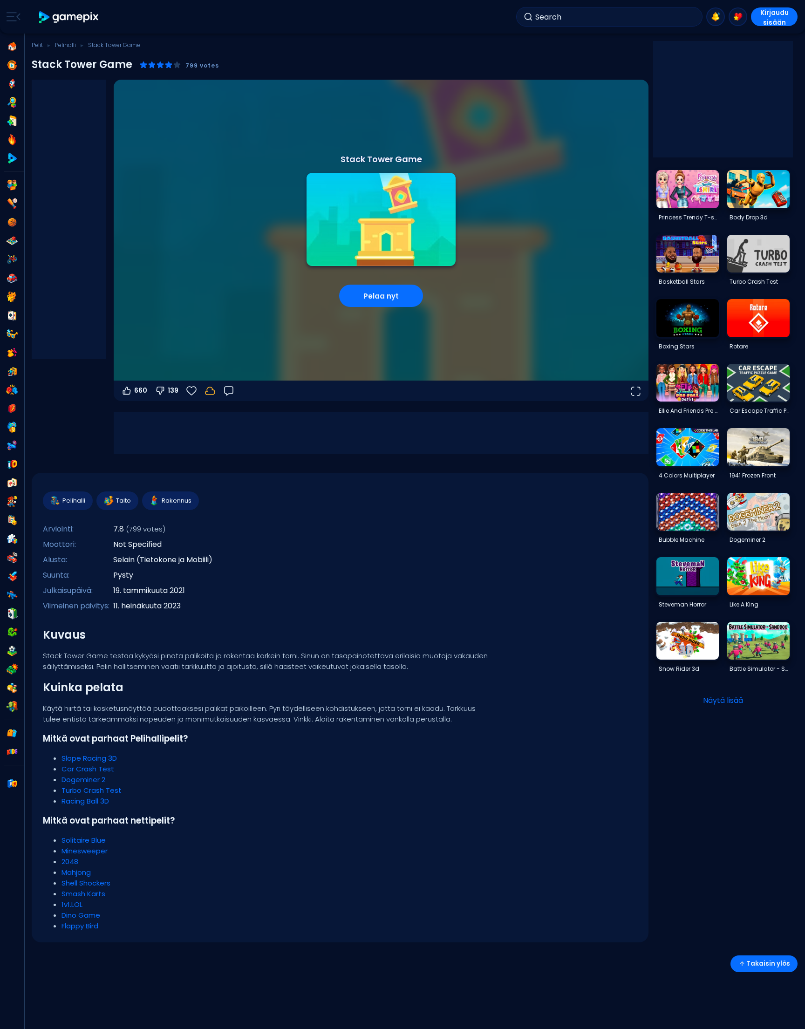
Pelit (37, 45)
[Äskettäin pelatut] (12, 65)
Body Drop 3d (749, 217)
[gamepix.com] (69, 17)
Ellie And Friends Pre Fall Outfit (688, 411)
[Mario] (12, 501)
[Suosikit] (738, 16)
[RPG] (12, 576)
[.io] (12, 464)
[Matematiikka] (12, 520)
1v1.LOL (71, 904)
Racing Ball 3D (85, 801)
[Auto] (12, 278)
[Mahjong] (12, 483)
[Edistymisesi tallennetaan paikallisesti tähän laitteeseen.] (210, 390)
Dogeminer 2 (83, 779)
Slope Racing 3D (89, 758)
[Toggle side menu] (11, 17)
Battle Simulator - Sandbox (759, 669)
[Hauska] (12, 427)
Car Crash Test (87, 769)
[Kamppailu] (12, 390)
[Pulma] (12, 539)
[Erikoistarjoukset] (12, 158)
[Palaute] (228, 390)
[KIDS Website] (12, 752)
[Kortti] (12, 315)
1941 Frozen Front (753, 475)
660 (140, 390)
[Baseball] (12, 203)
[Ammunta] (12, 595)
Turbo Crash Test (91, 790)
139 (173, 390)
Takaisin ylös (768, 963)
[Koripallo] (12, 222)
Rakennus (176, 500)
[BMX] (12, 259)
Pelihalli (65, 45)
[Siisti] (12, 334)
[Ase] (12, 445)
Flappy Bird (79, 926)
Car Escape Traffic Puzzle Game (759, 411)
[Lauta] (12, 241)
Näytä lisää (723, 700)
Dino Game (80, 915)
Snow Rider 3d (679, 669)
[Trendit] (12, 139)
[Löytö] (12, 102)
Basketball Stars (682, 282)
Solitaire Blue (83, 840)
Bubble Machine (681, 540)
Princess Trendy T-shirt (688, 217)
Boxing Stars (677, 346)
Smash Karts (83, 894)
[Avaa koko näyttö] (635, 390)
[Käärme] (12, 632)
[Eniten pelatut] (12, 84)
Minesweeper (84, 851)
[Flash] (12, 408)
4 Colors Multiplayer (687, 475)
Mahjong (76, 872)
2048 (69, 861)
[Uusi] (12, 121)
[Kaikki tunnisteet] (12, 733)
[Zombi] (12, 706)
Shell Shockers (85, 883)
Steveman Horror (682, 604)
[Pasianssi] (12, 613)
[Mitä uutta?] (715, 16)
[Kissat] (12, 296)
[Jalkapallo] (12, 650)
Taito (123, 500)
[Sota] (12, 669)
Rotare (739, 346)
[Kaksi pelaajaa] (12, 185)
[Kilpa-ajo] (12, 557)
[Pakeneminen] (12, 371)
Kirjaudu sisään (774, 17)
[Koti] (12, 46)
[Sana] (12, 688)
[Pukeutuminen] (12, 352)
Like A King (744, 604)
